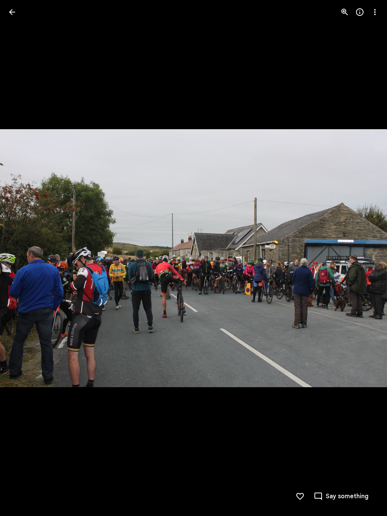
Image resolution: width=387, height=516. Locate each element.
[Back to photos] (12, 12)
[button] (365, 258)
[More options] (374, 12)
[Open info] (359, 12)
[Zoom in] (344, 12)
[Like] (300, 496)
